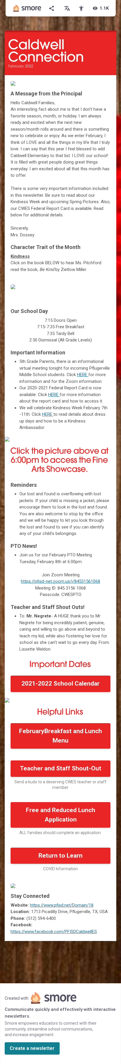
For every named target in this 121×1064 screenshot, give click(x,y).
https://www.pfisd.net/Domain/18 (61, 905)
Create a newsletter (32, 1048)
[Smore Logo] (27, 8)
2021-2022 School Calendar (60, 683)
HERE (82, 374)
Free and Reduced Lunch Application (60, 815)
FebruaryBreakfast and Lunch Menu (60, 736)
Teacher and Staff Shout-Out (60, 768)
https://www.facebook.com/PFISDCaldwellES (54, 931)
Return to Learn (60, 855)
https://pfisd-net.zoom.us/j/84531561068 (60, 581)
